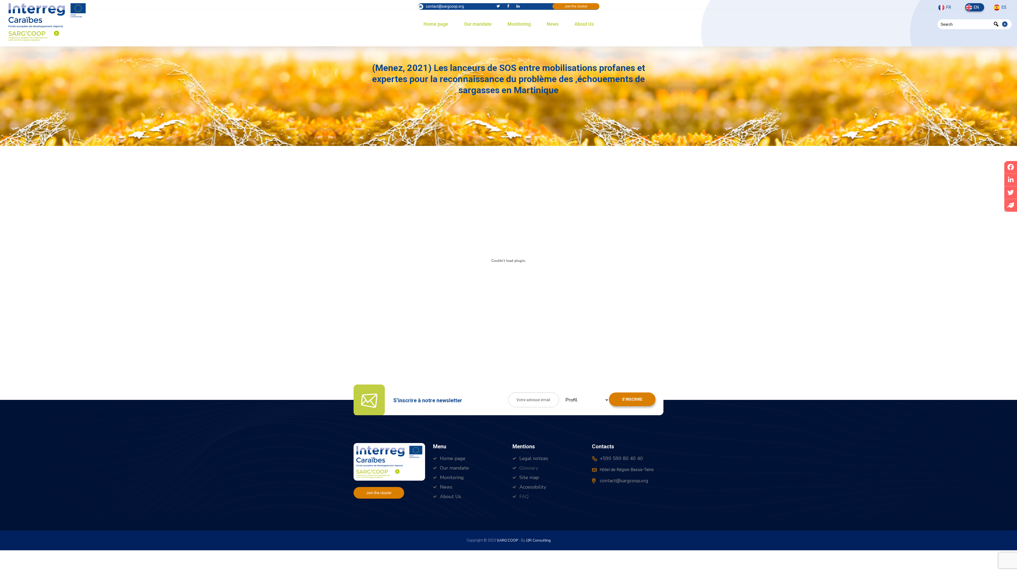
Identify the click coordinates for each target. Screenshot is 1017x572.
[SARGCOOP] (47, 21)
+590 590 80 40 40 (621, 458)
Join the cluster (575, 6)
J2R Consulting (538, 540)
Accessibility (532, 487)
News (553, 24)
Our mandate (478, 24)
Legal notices (533, 458)
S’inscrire (632, 399)
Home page (435, 24)
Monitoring (519, 24)
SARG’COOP (507, 540)
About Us (584, 24)
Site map (529, 477)
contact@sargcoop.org (445, 6)
